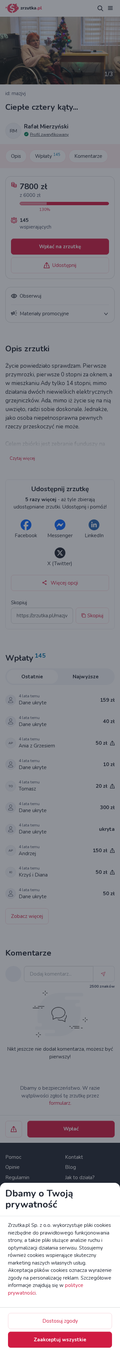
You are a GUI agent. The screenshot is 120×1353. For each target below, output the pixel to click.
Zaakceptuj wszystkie (60, 1339)
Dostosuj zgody (60, 1321)
